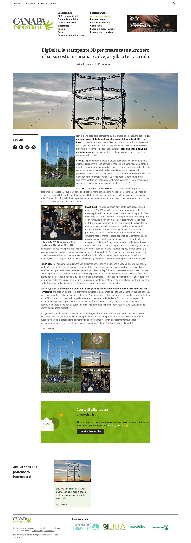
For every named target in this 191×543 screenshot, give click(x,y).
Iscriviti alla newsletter (90, 431)
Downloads (30, 3)
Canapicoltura (65, 13)
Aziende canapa (84, 64)
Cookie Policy (49, 531)
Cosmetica (96, 25)
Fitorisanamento (99, 13)
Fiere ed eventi (98, 19)
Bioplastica (63, 25)
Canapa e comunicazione (71, 35)
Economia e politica (68, 19)
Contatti (53, 3)
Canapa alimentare (100, 22)
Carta (60, 32)
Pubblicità (42, 3)
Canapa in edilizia (67, 22)
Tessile (61, 29)
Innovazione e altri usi (101, 32)
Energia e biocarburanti (102, 29)
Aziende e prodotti (100, 16)
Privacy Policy (37, 531)
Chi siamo (17, 3)
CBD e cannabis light (68, 16)
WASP (79, 145)
